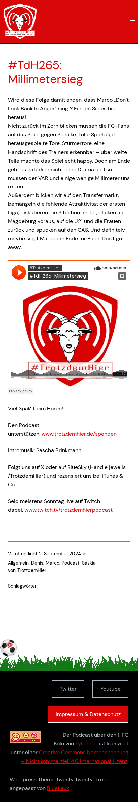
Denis (37, 563)
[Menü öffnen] (132, 22)
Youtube (110, 688)
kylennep (86, 743)
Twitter (68, 688)
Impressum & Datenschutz (88, 714)
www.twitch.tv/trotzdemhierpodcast (68, 509)
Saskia (89, 563)
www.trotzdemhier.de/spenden (79, 433)
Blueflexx (58, 788)
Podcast (71, 563)
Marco (52, 563)
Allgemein (18, 563)
